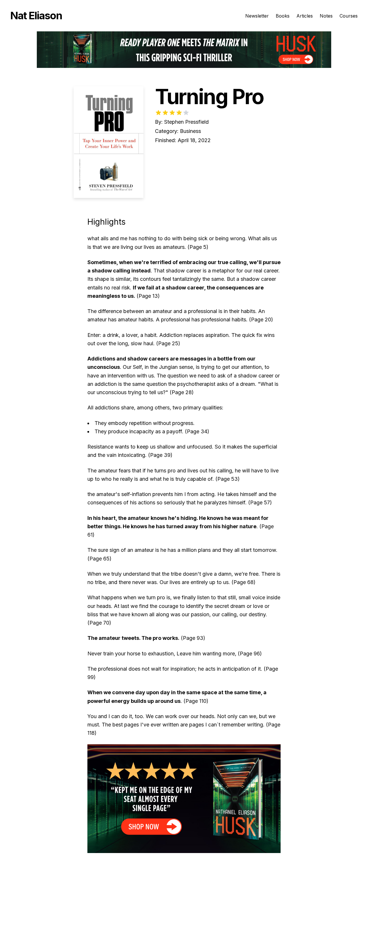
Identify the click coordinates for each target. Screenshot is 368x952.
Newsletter (257, 16)
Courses (349, 16)
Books (283, 16)
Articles (304, 16)
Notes (326, 16)
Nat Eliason (36, 15)
